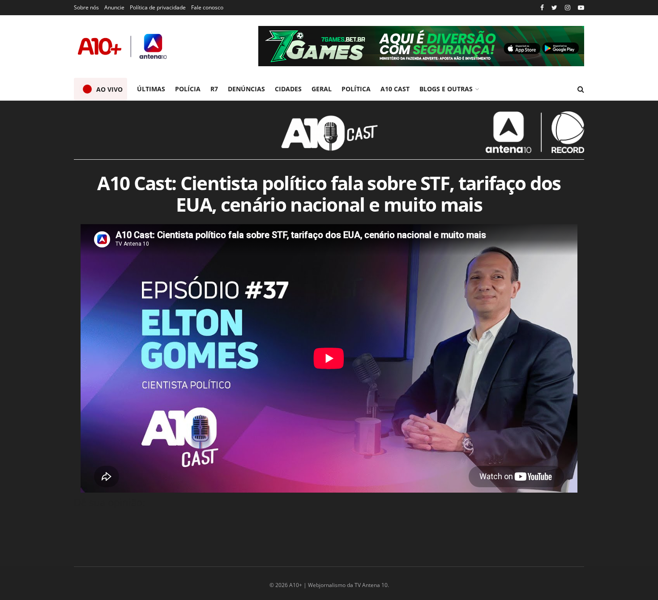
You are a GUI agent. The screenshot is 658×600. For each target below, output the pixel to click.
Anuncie (114, 7)
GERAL (322, 89)
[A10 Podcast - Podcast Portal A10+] (329, 132)
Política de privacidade (158, 7)
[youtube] (581, 8)
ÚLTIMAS (151, 89)
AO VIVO (109, 89)
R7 (214, 89)
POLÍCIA (188, 89)
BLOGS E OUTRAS (446, 89)
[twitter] (554, 8)
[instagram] (567, 8)
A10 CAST (395, 89)
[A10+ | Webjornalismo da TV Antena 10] (123, 46)
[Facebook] (542, 8)
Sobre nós (86, 7)
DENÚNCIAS (246, 89)
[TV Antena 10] (535, 132)
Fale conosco (207, 7)
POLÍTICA (356, 89)
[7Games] (421, 46)
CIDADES (288, 89)
